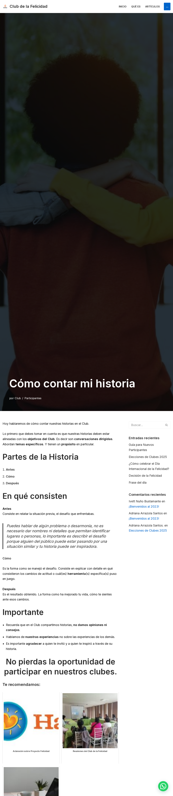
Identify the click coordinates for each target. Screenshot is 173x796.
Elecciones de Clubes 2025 (148, 457)
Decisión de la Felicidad (145, 475)
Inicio (123, 6)
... (167, 6)
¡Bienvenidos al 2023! (144, 506)
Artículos (152, 6)
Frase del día (137, 482)
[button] (163, 786)
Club (18, 398)
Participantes (32, 398)
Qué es (136, 6)
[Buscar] (166, 425)
